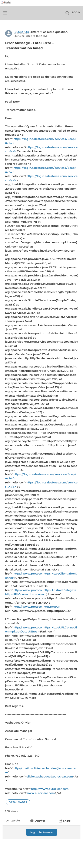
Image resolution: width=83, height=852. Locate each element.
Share (66, 820)
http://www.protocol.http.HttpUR (36, 606)
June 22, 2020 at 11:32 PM (30, 36)
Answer (40, 820)
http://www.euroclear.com (50, 788)
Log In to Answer (41, 832)
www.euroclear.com (40, 793)
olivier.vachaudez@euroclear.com (49, 776)
